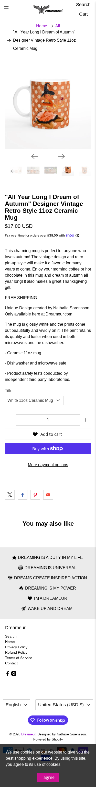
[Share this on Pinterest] (35, 495)
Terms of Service (18, 658)
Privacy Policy (16, 647)
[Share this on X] (10, 495)
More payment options (48, 465)
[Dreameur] (48, 9)
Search (11, 636)
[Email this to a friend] (48, 495)
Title (9, 391)
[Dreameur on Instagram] (13, 675)
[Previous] (34, 156)
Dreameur (28, 734)
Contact (11, 663)
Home (41, 26)
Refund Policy (16, 652)
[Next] (61, 156)
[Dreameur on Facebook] (7, 675)
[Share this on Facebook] (22, 495)
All (57, 26)
